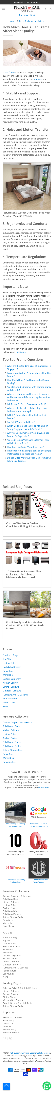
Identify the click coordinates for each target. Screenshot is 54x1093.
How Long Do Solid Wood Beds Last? (25, 446)
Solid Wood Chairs (12, 742)
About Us (7, 1026)
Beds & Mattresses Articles (32, 21)
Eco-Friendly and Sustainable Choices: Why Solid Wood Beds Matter (25, 625)
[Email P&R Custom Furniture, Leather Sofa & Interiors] (4, 1038)
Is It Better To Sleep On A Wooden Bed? (26, 404)
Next (32, 15)
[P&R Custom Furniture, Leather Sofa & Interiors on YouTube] (14, 1038)
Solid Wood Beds (11, 726)
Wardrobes (8, 757)
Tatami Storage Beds (13, 749)
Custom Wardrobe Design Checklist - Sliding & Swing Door (25, 524)
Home (12, 21)
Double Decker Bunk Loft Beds (17, 1003)
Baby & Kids (9, 702)
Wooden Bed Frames (13, 1000)
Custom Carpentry (12, 678)
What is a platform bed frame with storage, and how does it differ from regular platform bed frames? (29, 397)
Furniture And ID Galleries (15, 694)
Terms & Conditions (12, 1017)
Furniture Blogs (10, 655)
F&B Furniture (10, 698)
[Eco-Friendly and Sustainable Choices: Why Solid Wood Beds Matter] (27, 604)
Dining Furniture (11, 686)
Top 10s (7, 658)
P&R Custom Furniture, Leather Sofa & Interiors (30, 1053)
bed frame (10, 72)
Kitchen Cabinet (10, 682)
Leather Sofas (9, 663)
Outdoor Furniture (12, 690)
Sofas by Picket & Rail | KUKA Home (20, 988)
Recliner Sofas (10, 738)
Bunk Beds (8, 670)
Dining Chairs (9, 997)
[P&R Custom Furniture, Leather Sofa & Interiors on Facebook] (7, 1038)
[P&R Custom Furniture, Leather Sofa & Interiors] (27, 9)
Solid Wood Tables (12, 746)
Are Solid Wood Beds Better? (21, 422)
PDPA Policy (8, 1020)
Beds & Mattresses (12, 666)
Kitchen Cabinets (11, 730)
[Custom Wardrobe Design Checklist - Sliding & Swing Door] (27, 505)
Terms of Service (11, 1032)
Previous (23, 15)
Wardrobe (8, 674)
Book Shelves (9, 761)
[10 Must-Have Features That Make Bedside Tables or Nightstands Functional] (27, 553)
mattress (38, 78)
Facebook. (21, 351)
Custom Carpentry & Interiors (17, 722)
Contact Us (8, 1023)
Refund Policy (9, 1029)
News (5, 706)
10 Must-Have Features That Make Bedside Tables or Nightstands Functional (23, 574)
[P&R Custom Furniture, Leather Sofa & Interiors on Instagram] (11, 1038)
